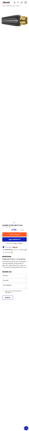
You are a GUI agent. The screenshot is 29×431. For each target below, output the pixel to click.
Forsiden (3, 5)
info (26, 249)
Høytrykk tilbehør (9, 5)
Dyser (14, 5)
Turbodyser (17, 5)
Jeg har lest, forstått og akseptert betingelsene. (13, 291)
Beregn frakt (14, 247)
